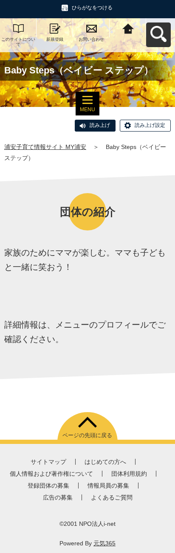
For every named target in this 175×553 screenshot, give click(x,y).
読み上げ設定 (150, 125)
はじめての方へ (105, 461)
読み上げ (100, 125)
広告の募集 (58, 497)
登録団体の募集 (48, 485)
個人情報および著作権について (51, 473)
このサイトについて (18, 42)
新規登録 (54, 39)
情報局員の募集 (108, 485)
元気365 (104, 543)
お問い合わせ (91, 39)
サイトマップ (48, 461)
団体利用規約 (129, 473)
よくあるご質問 (112, 497)
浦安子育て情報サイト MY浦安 (45, 146)
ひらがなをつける (92, 8)
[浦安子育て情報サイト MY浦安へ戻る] (127, 27)
